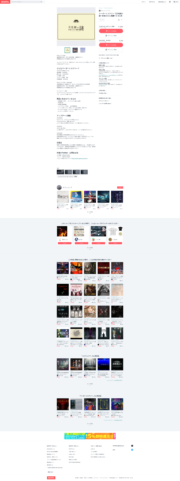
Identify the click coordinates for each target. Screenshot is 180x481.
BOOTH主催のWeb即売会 (74, 462)
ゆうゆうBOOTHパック (113, 75)
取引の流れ (102, 90)
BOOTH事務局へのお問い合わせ (98, 457)
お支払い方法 (103, 93)
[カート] (109, 10)
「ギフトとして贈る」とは (106, 58)
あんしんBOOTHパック (103, 75)
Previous (58, 27)
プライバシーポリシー (104, 100)
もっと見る (90, 247)
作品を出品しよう (162, 1)
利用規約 (81, 477)
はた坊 (80, 239)
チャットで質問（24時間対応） (98, 454)
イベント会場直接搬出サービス (54, 459)
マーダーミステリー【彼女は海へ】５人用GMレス (103, 205)
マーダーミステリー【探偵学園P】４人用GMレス (76, 205)
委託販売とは (50, 465)
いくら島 (98, 239)
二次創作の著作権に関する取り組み (55, 467)
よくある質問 (94, 451)
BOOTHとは (152, 1)
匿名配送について (51, 454)
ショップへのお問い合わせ (105, 103)
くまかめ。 (115, 239)
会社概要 (76, 477)
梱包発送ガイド (50, 462)
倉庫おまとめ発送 (73, 459)
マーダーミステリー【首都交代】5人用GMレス (62, 205)
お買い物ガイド (72, 451)
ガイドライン (96, 477)
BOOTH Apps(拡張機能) (52, 451)
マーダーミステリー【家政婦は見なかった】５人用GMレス (90, 205)
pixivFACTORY (102, 84)
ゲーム (100, 8)
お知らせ (93, 448)
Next (94, 27)
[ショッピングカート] (170, 2)
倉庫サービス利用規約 (88, 477)
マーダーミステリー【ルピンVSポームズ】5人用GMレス (117, 205)
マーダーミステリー (108, 8)
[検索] (41, 2)
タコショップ (67, 187)
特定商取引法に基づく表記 (105, 98)
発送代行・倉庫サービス (52, 457)
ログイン (144, 1)
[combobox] (27, 2)
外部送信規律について (113, 477)
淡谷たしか (65, 239)
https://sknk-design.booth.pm (79, 158)
